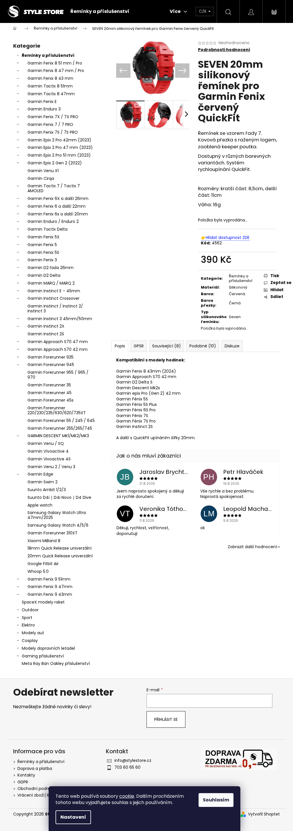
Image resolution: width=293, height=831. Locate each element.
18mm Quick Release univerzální (59, 548)
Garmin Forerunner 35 (49, 385)
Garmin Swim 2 (42, 482)
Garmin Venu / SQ (45, 443)
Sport (27, 617)
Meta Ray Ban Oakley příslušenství (56, 663)
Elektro (28, 625)
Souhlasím (216, 800)
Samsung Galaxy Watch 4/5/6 (57, 525)
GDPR (22, 782)
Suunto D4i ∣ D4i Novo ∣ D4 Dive (59, 497)
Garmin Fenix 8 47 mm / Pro (55, 70)
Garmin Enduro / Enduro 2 (53, 221)
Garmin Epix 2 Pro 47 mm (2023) (60, 147)
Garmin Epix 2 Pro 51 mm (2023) (59, 155)
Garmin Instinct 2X (45, 326)
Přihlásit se (166, 719)
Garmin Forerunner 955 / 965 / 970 (57, 374)
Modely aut (33, 633)
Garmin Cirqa (40, 178)
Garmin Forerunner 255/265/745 (59, 428)
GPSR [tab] (139, 346)
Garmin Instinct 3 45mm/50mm (59, 319)
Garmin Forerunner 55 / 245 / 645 (61, 420)
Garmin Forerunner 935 (50, 357)
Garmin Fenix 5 (42, 245)
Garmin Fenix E (42, 101)
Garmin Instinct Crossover (53, 298)
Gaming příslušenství (43, 656)
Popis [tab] (120, 346)
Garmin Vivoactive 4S (49, 459)
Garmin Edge (40, 474)
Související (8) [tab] (166, 346)
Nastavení (73, 817)
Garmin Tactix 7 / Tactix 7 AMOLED (53, 188)
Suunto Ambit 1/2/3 (46, 490)
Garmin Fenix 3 (42, 260)
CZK (203, 11)
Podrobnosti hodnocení (224, 49)
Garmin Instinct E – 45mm (53, 291)
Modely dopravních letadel (48, 648)
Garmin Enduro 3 (44, 109)
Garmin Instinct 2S (45, 334)
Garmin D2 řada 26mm (50, 267)
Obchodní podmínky (38, 788)
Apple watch (39, 505)
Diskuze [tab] (232, 346)
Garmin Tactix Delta (47, 229)
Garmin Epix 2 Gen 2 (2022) (54, 163)
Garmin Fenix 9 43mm (49, 594)
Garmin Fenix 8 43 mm (50, 78)
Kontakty (26, 775)
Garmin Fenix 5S (43, 252)
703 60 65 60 (127, 767)
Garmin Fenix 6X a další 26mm (57, 198)
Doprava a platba (34, 768)
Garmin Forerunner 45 (49, 393)
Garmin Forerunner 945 (50, 364)
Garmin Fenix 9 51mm (48, 579)
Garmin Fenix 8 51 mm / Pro (54, 63)
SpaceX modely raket (43, 602)
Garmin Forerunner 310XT (52, 533)
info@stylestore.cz (132, 760)
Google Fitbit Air (43, 564)
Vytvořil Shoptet (264, 814)
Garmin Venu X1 (43, 171)
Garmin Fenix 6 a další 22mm (56, 206)
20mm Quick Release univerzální (60, 556)
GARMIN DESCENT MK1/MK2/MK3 (58, 436)
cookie (126, 796)
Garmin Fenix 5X (43, 237)
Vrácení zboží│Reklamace (43, 795)
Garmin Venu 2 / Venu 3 (51, 467)
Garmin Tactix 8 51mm (50, 86)
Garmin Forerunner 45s (50, 400)
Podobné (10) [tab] (202, 346)
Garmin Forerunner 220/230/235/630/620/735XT (56, 410)
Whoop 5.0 (38, 571)
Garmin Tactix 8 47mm (51, 94)
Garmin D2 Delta (43, 275)
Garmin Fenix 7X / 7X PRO (52, 117)
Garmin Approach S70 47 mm (57, 342)
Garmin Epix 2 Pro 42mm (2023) (59, 140)
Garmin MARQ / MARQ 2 (51, 283)
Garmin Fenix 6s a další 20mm (57, 214)
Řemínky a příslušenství (48, 55)
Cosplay (30, 640)
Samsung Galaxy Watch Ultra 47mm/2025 (56, 515)
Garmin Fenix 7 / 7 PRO (50, 124)
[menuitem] (100, 11)
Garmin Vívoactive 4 (48, 451)
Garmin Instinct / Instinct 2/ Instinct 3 (55, 308)
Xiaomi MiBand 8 (43, 541)
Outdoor (30, 610)
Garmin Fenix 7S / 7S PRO (52, 132)
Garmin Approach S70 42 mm (57, 349)
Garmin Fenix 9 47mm (49, 586)
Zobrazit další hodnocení (252, 547)
